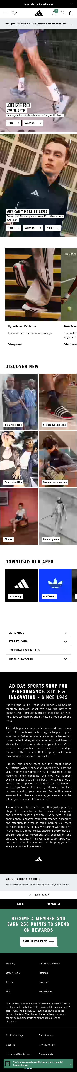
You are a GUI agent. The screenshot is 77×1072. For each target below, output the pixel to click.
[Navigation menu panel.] (5, 13)
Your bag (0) (53, 904)
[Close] (7, 1063)
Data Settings (46, 1035)
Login (20, 904)
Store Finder (46, 991)
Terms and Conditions (18, 1054)
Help (8, 991)
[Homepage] (38, 14)
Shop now (15, 344)
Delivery (10, 963)
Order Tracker (13, 973)
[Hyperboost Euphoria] (33, 298)
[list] (38, 298)
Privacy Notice (47, 1045)
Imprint (10, 982)
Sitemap (43, 973)
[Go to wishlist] (14, 13)
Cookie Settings (14, 1035)
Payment (44, 982)
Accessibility (46, 1054)
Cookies (10, 1045)
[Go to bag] (71, 13)
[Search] (62, 13)
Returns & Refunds (49, 963)
